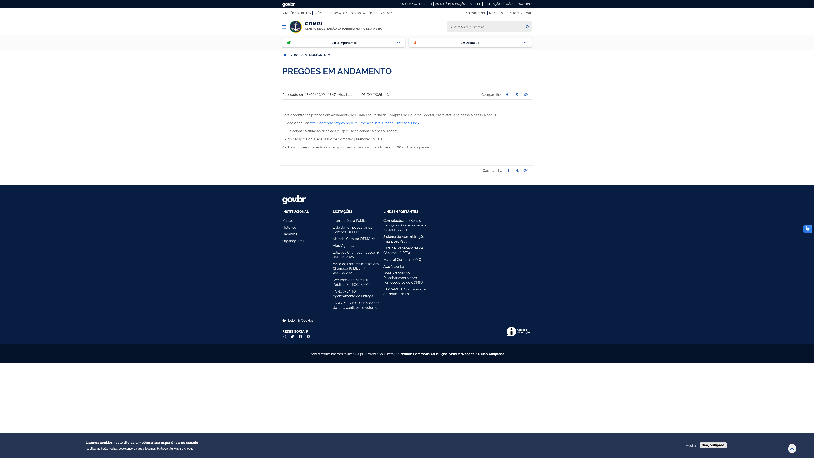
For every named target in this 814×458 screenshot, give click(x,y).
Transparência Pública (350, 220)
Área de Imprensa (380, 13)
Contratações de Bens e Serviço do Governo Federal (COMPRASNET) (405, 225)
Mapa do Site (497, 13)
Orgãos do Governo (517, 4)
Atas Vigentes (343, 245)
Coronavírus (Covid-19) (416, 4)
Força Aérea (338, 13)
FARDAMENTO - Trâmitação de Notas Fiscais (405, 291)
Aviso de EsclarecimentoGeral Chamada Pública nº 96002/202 (356, 268)
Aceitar (691, 445)
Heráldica (289, 234)
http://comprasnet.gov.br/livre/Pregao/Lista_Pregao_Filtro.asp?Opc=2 (365, 122)
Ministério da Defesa (296, 13)
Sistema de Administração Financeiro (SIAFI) (403, 238)
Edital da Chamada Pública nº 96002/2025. (356, 254)
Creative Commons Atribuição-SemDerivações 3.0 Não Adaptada (451, 353)
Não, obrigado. (713, 445)
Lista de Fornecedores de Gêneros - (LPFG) (352, 229)
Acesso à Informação (450, 4)
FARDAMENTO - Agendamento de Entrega (353, 293)
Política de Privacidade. (175, 448)
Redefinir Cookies (300, 320)
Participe (475, 4)
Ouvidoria (358, 13)
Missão (287, 220)
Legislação (492, 4)
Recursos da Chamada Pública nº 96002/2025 (352, 282)
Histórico (289, 227)
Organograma (293, 240)
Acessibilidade (476, 13)
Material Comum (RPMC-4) (354, 238)
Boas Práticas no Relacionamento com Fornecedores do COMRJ (403, 278)
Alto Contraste (521, 13)
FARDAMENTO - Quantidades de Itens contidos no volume (356, 305)
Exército (320, 13)
